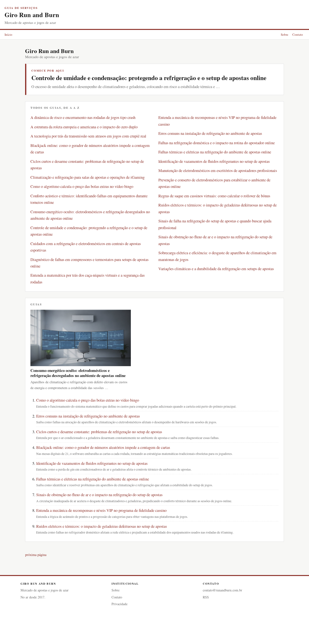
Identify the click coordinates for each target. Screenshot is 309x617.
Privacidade (119, 604)
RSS (206, 597)
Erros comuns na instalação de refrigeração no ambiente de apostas (210, 133)
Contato (297, 34)
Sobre (284, 34)
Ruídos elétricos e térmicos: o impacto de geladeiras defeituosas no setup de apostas (101, 526)
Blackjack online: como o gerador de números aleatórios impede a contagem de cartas (103, 447)
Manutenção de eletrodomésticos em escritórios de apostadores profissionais (217, 170)
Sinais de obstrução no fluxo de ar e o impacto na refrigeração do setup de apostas (99, 494)
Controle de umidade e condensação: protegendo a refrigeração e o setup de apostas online (148, 77)
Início (8, 34)
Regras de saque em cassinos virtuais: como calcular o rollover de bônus (214, 196)
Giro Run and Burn (32, 14)
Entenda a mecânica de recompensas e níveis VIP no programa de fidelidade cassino (101, 510)
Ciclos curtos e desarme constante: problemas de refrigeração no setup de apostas (99, 431)
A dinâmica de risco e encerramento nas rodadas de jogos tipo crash (82, 117)
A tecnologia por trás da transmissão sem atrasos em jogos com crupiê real (88, 136)
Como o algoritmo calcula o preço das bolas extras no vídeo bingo (81, 186)
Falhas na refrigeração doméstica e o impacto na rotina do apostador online (216, 142)
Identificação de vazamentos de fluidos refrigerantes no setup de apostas (214, 161)
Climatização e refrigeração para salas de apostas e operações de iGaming (87, 177)
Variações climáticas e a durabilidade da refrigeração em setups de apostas (216, 268)
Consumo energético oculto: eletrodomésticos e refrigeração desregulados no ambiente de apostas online (78, 372)
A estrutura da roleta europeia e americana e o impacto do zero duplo (84, 127)
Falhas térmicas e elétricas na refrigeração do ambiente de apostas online (214, 152)
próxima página (35, 554)
